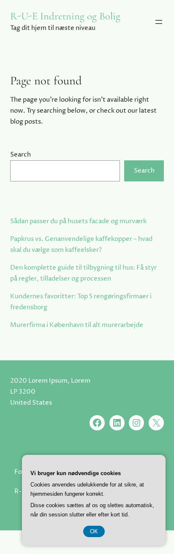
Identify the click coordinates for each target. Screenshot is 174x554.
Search (20, 154)
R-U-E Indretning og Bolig (65, 16)
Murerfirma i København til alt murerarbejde (76, 325)
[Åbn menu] (159, 22)
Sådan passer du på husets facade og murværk (78, 221)
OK (94, 531)
